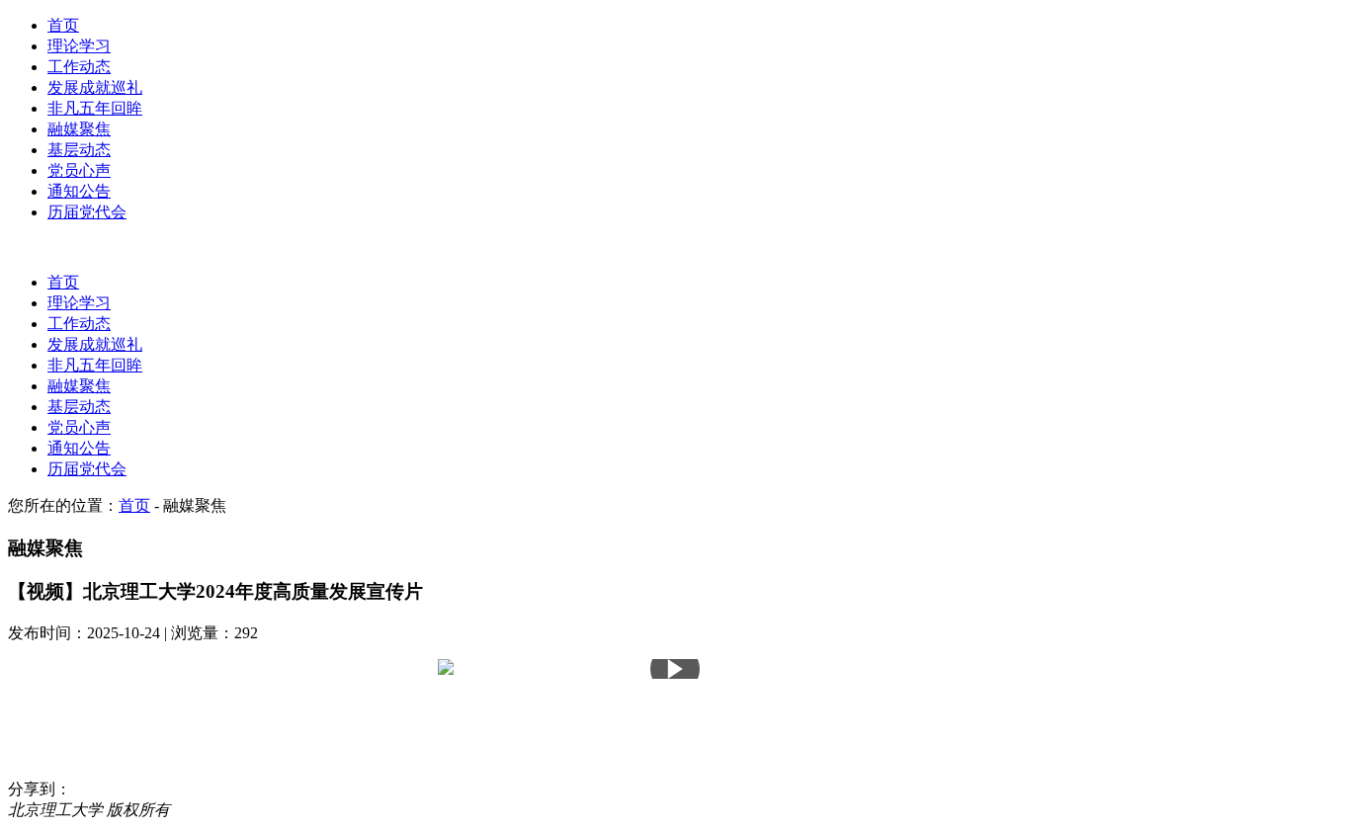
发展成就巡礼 (94, 87)
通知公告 (79, 191)
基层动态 (79, 149)
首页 (63, 25)
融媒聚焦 (79, 129)
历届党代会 (87, 212)
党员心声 (79, 170)
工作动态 (79, 66)
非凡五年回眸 (94, 108)
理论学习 (79, 46)
